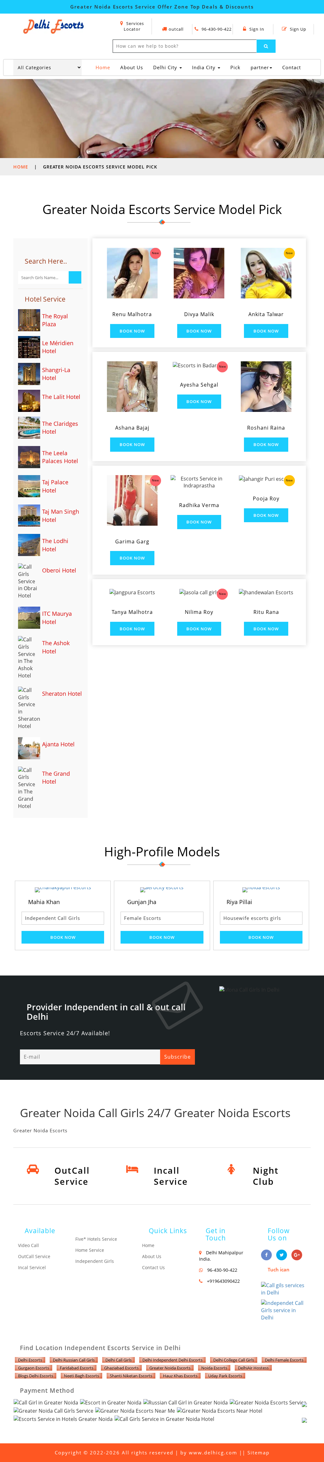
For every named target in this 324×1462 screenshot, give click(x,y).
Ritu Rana (266, 612)
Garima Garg (132, 541)
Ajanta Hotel (58, 744)
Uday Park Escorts (225, 1376)
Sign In (256, 29)
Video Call (28, 1245)
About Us (131, 67)
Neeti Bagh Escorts (81, 1376)
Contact (291, 67)
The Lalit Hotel (61, 397)
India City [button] (204, 67)
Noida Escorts (214, 1368)
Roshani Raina (266, 427)
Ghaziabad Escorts (121, 1368)
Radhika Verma (199, 505)
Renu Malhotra (132, 314)
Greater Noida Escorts (169, 1368)
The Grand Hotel (56, 778)
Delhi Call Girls (118, 1360)
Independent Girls (94, 1261)
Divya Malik (199, 314)
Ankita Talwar (266, 314)
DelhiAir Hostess (253, 1368)
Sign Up (297, 29)
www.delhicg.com (213, 1452)
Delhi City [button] (166, 67)
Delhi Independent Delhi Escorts (172, 1360)
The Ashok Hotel (56, 647)
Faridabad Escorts (76, 1368)
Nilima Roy (199, 612)
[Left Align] (266, 46)
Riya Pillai (192, 902)
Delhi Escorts (30, 1360)
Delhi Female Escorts (284, 1360)
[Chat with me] (311, 1411)
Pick (235, 67)
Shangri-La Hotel (56, 374)
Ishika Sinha (294, 902)
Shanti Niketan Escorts (131, 1376)
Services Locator (134, 26)
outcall (176, 29)
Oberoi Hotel (59, 570)
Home (104, 67)
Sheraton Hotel (62, 693)
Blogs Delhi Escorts (35, 1376)
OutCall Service (34, 1256)
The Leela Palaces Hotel (60, 457)
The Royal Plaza (55, 320)
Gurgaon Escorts (33, 1368)
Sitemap (258, 1452)
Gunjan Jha (94, 902)
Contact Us (153, 1267)
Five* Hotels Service (96, 1239)
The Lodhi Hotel (55, 545)
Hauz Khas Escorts (180, 1376)
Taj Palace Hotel (55, 486)
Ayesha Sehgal (199, 384)
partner (260, 67)
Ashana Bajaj (132, 427)
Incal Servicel (32, 1267)
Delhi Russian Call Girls (74, 1360)
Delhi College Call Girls (233, 1360)
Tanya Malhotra (132, 612)
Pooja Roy (266, 498)
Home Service (89, 1250)
